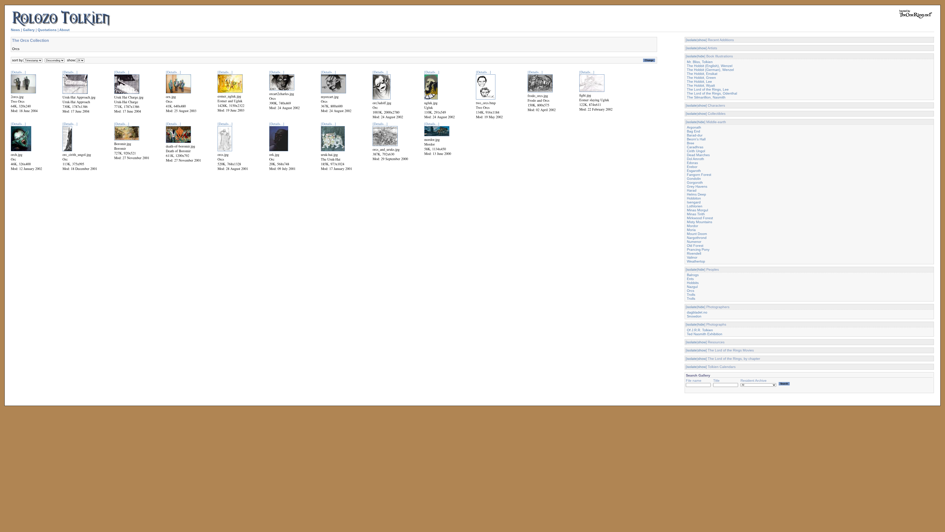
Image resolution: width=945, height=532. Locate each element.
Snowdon (694, 316)
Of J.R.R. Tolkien (700, 330)
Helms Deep (696, 194)
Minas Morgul (697, 210)
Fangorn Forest (699, 175)
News (15, 30)
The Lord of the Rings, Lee (708, 89)
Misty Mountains (699, 222)
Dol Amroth (695, 159)
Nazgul (692, 287)
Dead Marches (698, 155)
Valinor (692, 257)
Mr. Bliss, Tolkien (700, 62)
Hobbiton (694, 198)
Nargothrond (697, 238)
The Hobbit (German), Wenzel (710, 70)
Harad (691, 190)
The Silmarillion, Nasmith (706, 97)
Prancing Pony (698, 249)
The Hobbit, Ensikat (702, 74)
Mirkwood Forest (700, 218)
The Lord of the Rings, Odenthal (712, 93)
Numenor (694, 242)
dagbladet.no (697, 312)
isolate (692, 40)
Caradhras (695, 147)
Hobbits (693, 283)
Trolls (691, 295)
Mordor (692, 226)
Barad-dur (695, 135)
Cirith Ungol (696, 151)
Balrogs (693, 275)
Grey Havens (697, 186)
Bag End (693, 131)
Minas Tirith (696, 214)
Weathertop (696, 261)
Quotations (47, 30)
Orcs (690, 291)
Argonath (694, 127)
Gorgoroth (695, 182)
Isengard (694, 202)
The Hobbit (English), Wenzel (709, 66)
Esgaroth (694, 171)
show (702, 40)
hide (701, 56)
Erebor (692, 167)
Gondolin (694, 179)
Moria (691, 230)
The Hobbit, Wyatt (701, 85)
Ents (690, 279)
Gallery (29, 30)
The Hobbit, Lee (699, 81)
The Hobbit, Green (701, 78)
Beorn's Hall (696, 139)
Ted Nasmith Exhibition (704, 334)
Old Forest (695, 246)
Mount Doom (697, 234)
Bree (690, 143)
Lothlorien (694, 206)
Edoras (692, 163)
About (64, 30)
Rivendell (694, 253)
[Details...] (18, 72)
